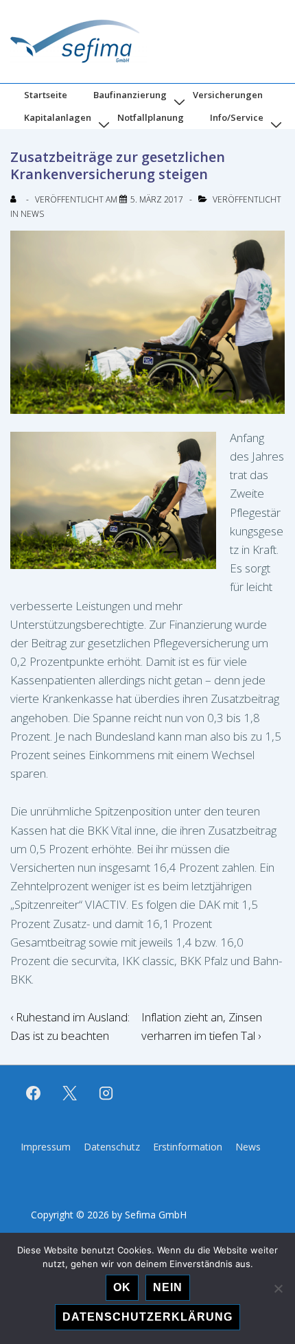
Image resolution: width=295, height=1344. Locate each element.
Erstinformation (187, 1146)
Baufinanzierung (130, 95)
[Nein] (278, 1288)
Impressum (46, 1146)
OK (122, 1287)
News (32, 214)
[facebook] (34, 1093)
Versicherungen (228, 95)
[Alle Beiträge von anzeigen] (16, 199)
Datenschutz (112, 1146)
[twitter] (70, 1093)
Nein (167, 1287)
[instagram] (106, 1093)
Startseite (45, 95)
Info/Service (236, 117)
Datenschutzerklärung (147, 1317)
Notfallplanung (150, 117)
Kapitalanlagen (57, 117)
